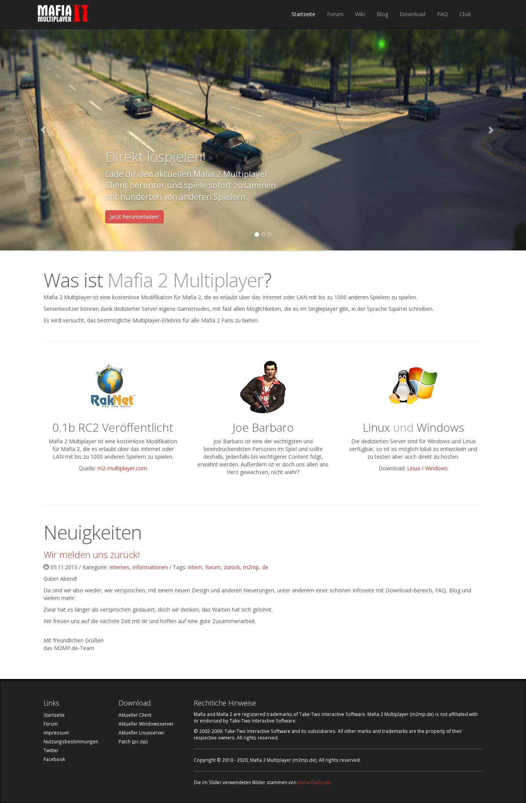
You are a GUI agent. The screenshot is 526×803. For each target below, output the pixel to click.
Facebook (54, 759)
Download (412, 14)
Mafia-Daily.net (314, 782)
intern (195, 567)
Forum (335, 14)
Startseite (303, 14)
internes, (120, 567)
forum (213, 567)
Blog (382, 14)
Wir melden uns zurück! (92, 554)
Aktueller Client (135, 715)
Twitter (51, 750)
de (265, 567)
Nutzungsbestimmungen (71, 741)
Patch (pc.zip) (133, 741)
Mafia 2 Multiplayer (64, 14)
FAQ (442, 14)
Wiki (360, 14)
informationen (150, 567)
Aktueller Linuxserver (141, 732)
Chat (465, 14)
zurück (232, 567)
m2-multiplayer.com (122, 468)
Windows (436, 468)
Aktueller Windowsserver (146, 724)
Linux (413, 468)
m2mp (251, 567)
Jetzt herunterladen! (134, 216)
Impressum (56, 732)
